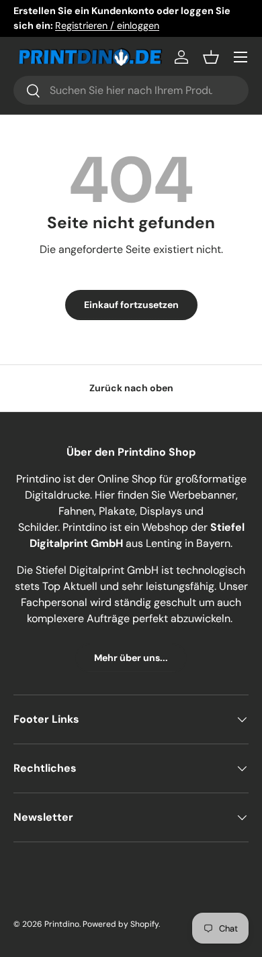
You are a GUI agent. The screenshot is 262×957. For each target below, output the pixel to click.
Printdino (61, 924)
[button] (211, 57)
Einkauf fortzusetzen (131, 305)
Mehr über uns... (131, 658)
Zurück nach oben (131, 388)
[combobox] (131, 90)
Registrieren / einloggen (107, 25)
